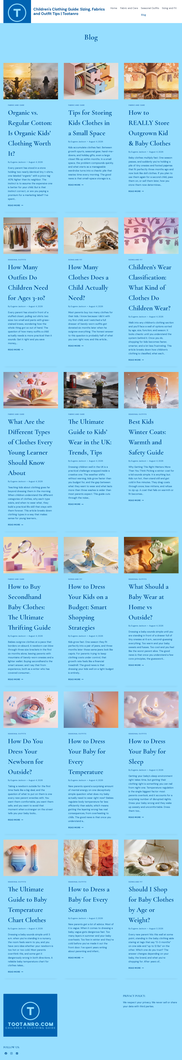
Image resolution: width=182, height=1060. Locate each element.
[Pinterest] (17, 1053)
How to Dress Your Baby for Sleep (147, 751)
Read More (15, 205)
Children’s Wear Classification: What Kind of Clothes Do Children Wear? (150, 287)
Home (113, 8)
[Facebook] (5, 1053)
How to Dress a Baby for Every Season (88, 899)
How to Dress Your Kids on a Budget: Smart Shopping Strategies (88, 607)
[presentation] (30, 81)
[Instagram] (11, 1053)
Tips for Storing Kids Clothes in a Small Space (90, 122)
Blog (143, 14)
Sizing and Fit (169, 8)
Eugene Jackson (18, 162)
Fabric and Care (129, 8)
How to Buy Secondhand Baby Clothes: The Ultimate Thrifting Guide (29, 607)
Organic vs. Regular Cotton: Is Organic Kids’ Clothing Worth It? (30, 133)
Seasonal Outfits (150, 8)
